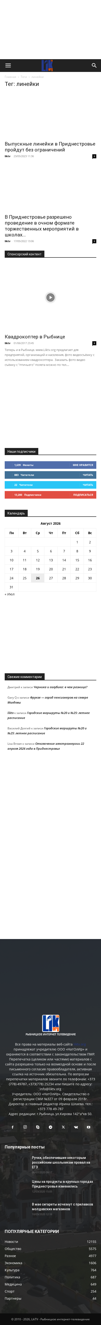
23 (90, 569)
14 (64, 560)
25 (25, 578)
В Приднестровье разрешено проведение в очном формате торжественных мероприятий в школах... (42, 226)
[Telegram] (50, 1127)
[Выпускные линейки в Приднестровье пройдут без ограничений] (50, 115)
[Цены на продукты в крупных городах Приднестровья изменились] (16, 1187)
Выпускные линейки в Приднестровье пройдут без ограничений (50, 147)
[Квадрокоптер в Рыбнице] (50, 297)
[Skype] (38, 1127)
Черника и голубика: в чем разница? (60, 687)
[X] (63, 1127)
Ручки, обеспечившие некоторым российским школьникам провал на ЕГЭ (61, 1162)
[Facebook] (12, 1127)
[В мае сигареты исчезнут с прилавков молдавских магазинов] (16, 1210)
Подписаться (83, 494)
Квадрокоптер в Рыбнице (35, 337)
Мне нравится (83, 465)
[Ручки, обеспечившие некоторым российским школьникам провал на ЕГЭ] (16, 1163)
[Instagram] (25, 1127)
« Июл (10, 594)
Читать (88, 475)
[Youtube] (88, 1127)
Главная (10, 77)
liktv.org (80, 1044)
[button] (8, 65)
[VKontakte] (76, 1127)
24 (11, 578)
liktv (7, 156)
